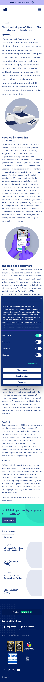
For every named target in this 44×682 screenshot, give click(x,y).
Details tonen (32, 364)
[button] (22, 2)
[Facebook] (4, 669)
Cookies (5, 677)
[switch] (38, 342)
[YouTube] (18, 669)
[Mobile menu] (39, 9)
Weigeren (22, 382)
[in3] (8, 10)
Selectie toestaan (22, 376)
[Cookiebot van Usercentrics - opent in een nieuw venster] (32, 298)
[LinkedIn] (9, 669)
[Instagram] (13, 669)
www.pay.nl (7, 501)
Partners (6, 36)
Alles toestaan (22, 370)
